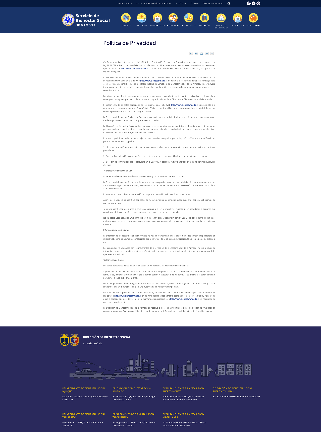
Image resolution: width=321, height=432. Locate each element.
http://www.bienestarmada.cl (153, 80)
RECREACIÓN (141, 25)
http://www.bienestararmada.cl (135, 68)
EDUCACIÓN (204, 25)
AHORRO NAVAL (253, 25)
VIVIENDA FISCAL (238, 25)
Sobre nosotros (124, 3)
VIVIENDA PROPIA (157, 25)
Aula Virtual (181, 3)
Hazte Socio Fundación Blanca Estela (154, 3)
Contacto (195, 3)
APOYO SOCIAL (173, 25)
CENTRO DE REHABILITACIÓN (221, 26)
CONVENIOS (126, 25)
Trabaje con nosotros (213, 3)
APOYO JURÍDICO (189, 25)
